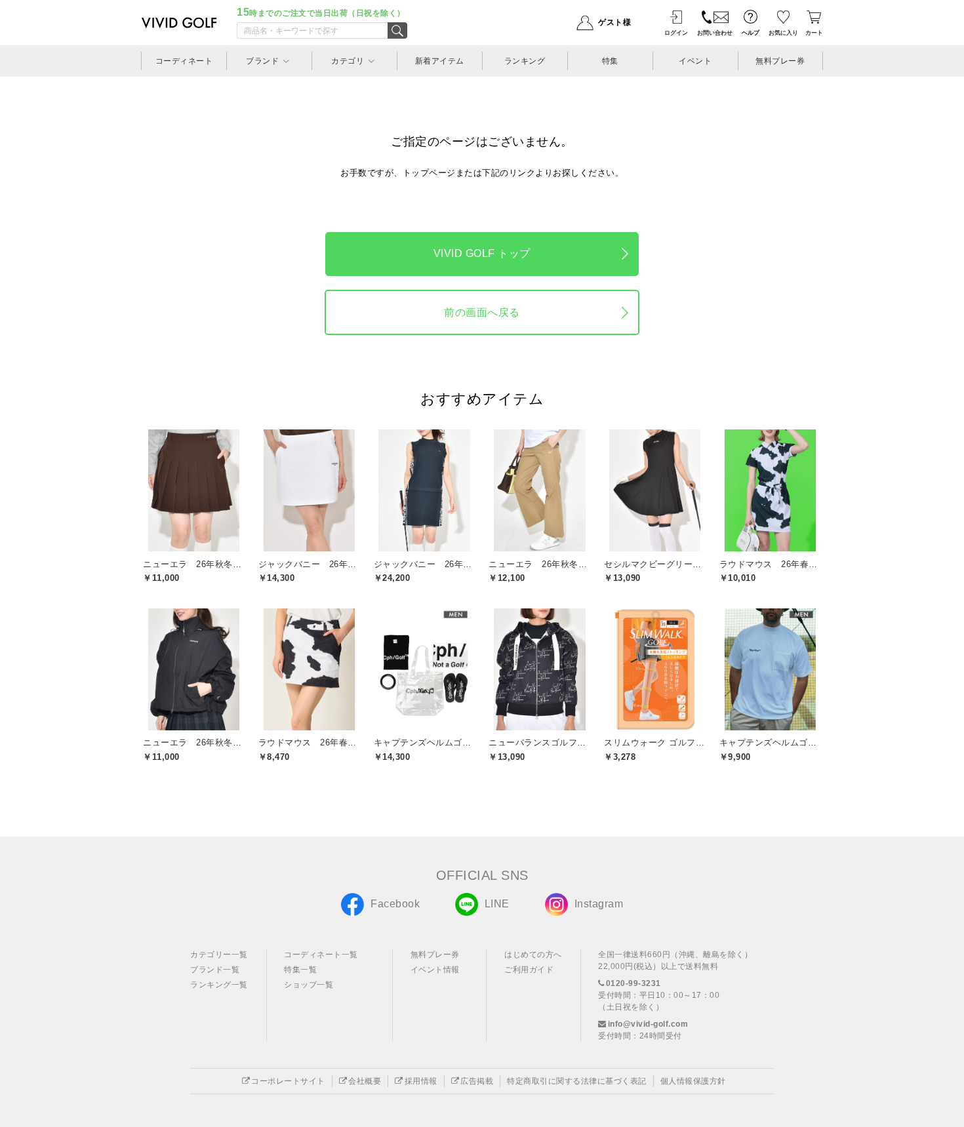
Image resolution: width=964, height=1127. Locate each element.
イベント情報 (435, 969)
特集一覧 (300, 969)
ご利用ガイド (528, 969)
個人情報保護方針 (693, 1081)
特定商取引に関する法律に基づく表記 (577, 1081)
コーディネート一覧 (321, 954)
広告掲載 (476, 1081)
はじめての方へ (533, 954)
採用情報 (421, 1081)
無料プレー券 (435, 954)
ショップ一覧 (308, 984)
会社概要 (364, 1081)
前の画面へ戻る (482, 312)
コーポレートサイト (288, 1081)
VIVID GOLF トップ (482, 253)
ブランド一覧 (214, 969)
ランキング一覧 (219, 984)
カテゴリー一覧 (219, 954)
